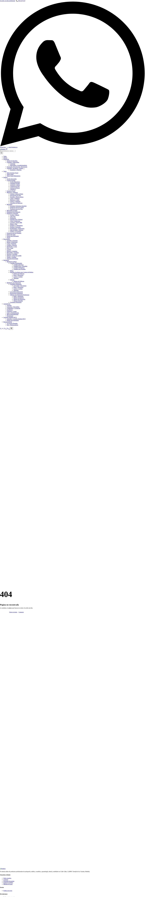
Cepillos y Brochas (12, 245)
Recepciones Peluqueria (16, 293)
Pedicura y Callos (14, 200)
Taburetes (16, 278)
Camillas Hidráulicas (18, 267)
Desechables (6, 239)
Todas (5, 156)
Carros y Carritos (17, 276)
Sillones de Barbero (18, 298)
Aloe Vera (12, 216)
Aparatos (9, 305)
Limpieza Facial (11, 191)
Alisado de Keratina (12, 161)
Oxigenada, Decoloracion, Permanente (17, 167)
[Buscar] (1, 153)
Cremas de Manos (15, 188)
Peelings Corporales (15, 227)
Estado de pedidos (8, 882)
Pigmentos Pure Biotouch (13, 212)
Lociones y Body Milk (16, 222)
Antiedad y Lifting (15, 185)
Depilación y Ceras (12, 246)
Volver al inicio (13, 612)
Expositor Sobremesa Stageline (18, 206)
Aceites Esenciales (12, 179)
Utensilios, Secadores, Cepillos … (16, 168)
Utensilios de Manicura (16, 203)
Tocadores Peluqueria (15, 302)
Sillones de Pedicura (18, 281)
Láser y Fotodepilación (13, 313)
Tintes (5, 171)
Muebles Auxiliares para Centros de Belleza (21, 272)
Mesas (11, 270)
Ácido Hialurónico (15, 182)
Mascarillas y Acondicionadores (18, 165)
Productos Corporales (12, 213)
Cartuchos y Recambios (13, 307)
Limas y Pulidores (15, 198)
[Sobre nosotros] (1, 329)
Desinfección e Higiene (16, 219)
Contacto (5, 879)
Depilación (13, 218)
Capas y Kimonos (11, 243)
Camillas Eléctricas (18, 264)
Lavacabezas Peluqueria (16, 292)
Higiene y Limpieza (12, 251)
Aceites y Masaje (14, 215)
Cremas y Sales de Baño (16, 194)
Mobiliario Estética (12, 261)
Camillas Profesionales (16, 263)
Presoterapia (10, 316)
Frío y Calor (10, 248)
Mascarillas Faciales (12, 210)
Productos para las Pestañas (14, 233)
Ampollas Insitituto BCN (10, 317)
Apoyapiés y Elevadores (19, 285)
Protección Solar (11, 234)
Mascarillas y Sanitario (13, 252)
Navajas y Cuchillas (12, 254)
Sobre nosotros (7, 878)
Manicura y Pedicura (12, 192)
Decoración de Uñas (15, 195)
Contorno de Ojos (15, 186)
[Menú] (11, 328)
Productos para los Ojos (16, 209)
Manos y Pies (13, 224)
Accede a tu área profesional (7, 1)
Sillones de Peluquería (19, 299)
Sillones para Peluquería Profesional (19, 295)
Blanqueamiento (7, 322)
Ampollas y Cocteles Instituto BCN (16, 319)
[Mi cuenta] (3, 329)
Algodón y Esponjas (12, 240)
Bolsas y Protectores (12, 242)
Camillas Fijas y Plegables (20, 266)
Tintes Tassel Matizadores (13, 176)
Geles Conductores (15, 221)
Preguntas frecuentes (8, 881)
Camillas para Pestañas (19, 269)
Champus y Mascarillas (13, 162)
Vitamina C (13, 189)
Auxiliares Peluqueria (15, 284)
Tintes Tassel (10, 174)
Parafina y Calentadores (16, 225)
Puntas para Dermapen (13, 236)
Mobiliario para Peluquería (14, 282)
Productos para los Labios (17, 207)
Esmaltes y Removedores (16, 197)
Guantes (9, 249)
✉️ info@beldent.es (12, 147)
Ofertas (5, 158)
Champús (12, 164)
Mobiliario (6, 260)
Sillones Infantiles (18, 301)
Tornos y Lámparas (15, 201)
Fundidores (10, 310)
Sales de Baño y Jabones (16, 230)
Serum (8, 237)
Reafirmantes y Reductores (17, 228)
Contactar (21, 612)
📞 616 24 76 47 (20, 1)
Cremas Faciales (11, 180)
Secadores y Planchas (15, 170)
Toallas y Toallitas (11, 257)
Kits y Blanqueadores (12, 325)
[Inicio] (6, 149)
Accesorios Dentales (12, 323)
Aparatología (6, 304)
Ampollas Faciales (15, 183)
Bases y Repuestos (18, 275)
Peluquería (6, 159)
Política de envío (7, 890)
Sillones (12, 279)
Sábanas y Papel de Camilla (14, 255)
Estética (5, 177)
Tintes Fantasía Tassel (12, 173)
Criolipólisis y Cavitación (13, 308)
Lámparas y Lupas (12, 311)
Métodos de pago (8, 884)
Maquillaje (9, 204)
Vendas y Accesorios (15, 231)
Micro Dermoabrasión (12, 314)
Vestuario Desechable (12, 258)
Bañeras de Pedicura (18, 273)
